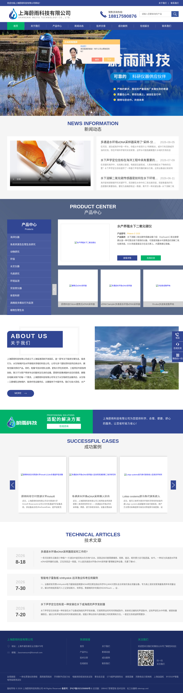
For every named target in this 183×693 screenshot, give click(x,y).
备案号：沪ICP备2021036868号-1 (77, 688)
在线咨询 (63, 426)
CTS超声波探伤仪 (115, 677)
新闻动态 (79, 26)
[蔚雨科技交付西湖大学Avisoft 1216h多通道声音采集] (42, 474)
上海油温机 (159, 677)
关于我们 (163, 3)
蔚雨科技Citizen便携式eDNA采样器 (78, 304)
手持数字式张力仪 (62, 677)
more (18, 393)
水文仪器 (14, 266)
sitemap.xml (143, 688)
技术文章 (101, 26)
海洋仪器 (14, 237)
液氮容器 (129, 677)
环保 (12, 259)
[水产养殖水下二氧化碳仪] (85, 242)
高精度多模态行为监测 (21, 303)
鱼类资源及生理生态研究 (22, 244)
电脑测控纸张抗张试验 (82, 677)
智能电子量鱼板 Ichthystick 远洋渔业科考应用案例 (69, 578)
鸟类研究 (14, 273)
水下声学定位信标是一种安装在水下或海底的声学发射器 (73, 604)
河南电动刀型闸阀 (144, 677)
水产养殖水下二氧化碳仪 (134, 226)
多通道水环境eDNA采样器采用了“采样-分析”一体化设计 (136, 142)
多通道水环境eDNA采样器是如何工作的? (64, 551)
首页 (15, 26)
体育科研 (14, 295)
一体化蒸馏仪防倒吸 (28, 677)
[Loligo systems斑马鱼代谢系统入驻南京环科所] (143, 474)
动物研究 (14, 252)
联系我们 (175, 3)
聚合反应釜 (100, 677)
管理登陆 (112, 688)
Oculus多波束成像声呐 (163, 304)
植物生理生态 (17, 310)
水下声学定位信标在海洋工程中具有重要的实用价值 (133, 160)
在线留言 (144, 26)
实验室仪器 (16, 288)
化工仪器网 (132, 688)
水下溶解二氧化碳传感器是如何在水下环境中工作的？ (135, 178)
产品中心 (57, 26)
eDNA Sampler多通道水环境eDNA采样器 (120, 304)
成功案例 (122, 26)
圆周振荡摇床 (46, 677)
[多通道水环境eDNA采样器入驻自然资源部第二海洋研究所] (92, 474)
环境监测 (14, 281)
